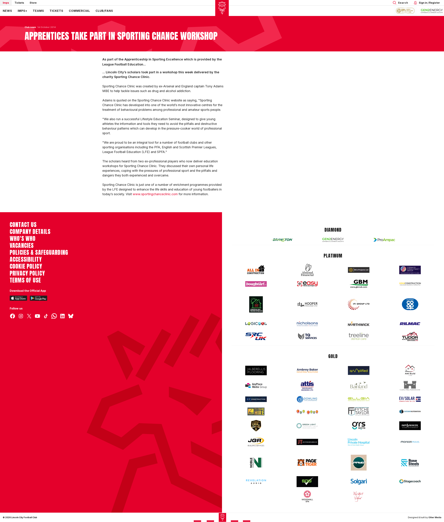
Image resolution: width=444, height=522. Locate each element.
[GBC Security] (256, 425)
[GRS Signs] (358, 425)
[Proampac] (384, 240)
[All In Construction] (256, 270)
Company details (30, 231)
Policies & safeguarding (39, 252)
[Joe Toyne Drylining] (307, 442)
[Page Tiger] (307, 462)
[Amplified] (358, 370)
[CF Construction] (256, 399)
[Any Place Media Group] (256, 385)
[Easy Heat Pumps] (307, 284)
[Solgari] (358, 482)
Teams (38, 11)
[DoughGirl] (256, 284)
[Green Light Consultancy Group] (307, 425)
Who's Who (23, 238)
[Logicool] (256, 323)
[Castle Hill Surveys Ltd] (410, 386)
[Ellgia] (358, 399)
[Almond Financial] (307, 269)
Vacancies (22, 245)
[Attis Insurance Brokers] (307, 386)
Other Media (434, 517)
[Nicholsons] (307, 323)
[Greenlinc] (256, 304)
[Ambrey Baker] (307, 370)
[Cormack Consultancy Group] (410, 270)
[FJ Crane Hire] (256, 411)
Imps (6, 2)
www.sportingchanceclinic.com (155, 194)
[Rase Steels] (410, 463)
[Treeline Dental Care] (358, 336)
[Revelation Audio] (256, 481)
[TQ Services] (307, 336)
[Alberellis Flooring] (256, 370)
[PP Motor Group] (358, 462)
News (7, 11)
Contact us (23, 224)
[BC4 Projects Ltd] (358, 270)
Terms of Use (25, 280)
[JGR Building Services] (256, 442)
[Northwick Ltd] (358, 323)
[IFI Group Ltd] (358, 304)
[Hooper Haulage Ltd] (307, 304)
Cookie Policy (26, 266)
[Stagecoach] (410, 481)
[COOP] (410, 304)
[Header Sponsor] (432, 10)
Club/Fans (104, 11)
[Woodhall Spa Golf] (307, 496)
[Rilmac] (410, 323)
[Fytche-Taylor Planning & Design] (358, 411)
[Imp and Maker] (410, 425)
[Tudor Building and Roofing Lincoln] (410, 336)
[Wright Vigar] (358, 496)
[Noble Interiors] (256, 462)
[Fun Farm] (307, 411)
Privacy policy (27, 273)
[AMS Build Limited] (410, 370)
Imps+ (22, 11)
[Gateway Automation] (410, 411)
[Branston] (281, 240)
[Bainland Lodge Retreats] (358, 386)
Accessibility (26, 259)
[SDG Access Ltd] (307, 481)
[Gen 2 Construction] (410, 284)
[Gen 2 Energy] (333, 240)
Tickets (19, 2)
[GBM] (358, 284)
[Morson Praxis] (410, 442)
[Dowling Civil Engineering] (307, 399)
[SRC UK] (256, 336)
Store (33, 2)
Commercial (79, 11)
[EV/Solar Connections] (410, 399)
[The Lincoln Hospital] (358, 442)
